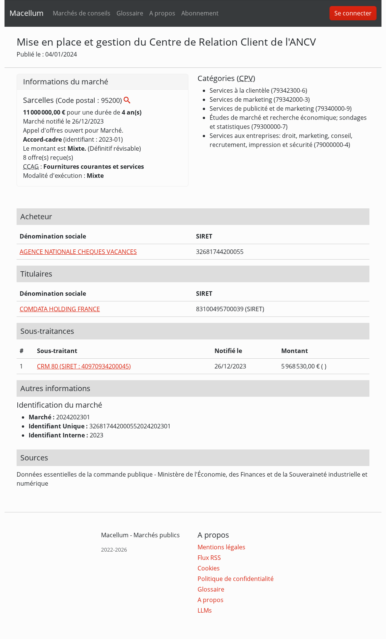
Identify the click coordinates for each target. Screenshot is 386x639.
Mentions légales (221, 547)
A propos (162, 13)
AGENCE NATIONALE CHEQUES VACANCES (78, 252)
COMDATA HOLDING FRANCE (60, 309)
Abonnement (200, 13)
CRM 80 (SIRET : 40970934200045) (84, 366)
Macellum (26, 13)
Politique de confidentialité (236, 579)
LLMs (205, 610)
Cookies (209, 568)
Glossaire (129, 13)
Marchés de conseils (81, 13)
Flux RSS (209, 557)
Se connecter (353, 13)
